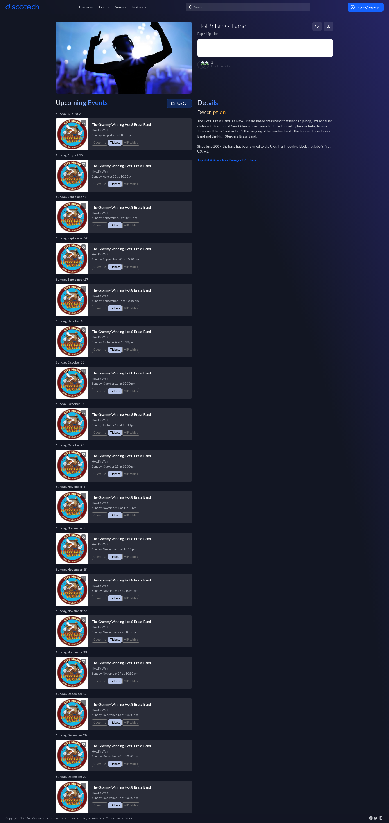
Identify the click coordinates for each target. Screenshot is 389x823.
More (128, 818)
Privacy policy (78, 818)
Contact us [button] (113, 818)
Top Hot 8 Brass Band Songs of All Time (226, 160)
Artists (96, 818)
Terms (58, 818)
